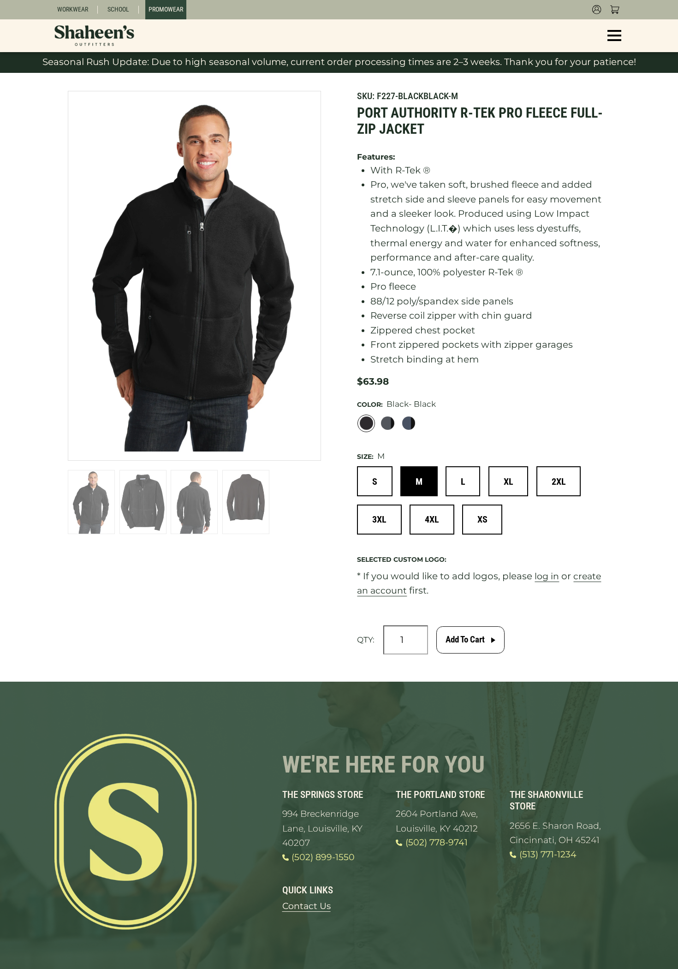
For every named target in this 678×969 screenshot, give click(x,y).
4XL (434, 522)
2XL (564, 482)
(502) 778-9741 (438, 845)
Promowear (166, 9)
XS (487, 522)
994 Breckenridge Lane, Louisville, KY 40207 (324, 831)
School (119, 9)
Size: (365, 457)
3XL (380, 522)
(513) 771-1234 (549, 856)
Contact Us (307, 909)
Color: (370, 405)
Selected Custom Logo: (401, 562)
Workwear (73, 9)
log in (547, 578)
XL (512, 482)
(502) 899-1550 (324, 859)
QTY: (366, 643)
